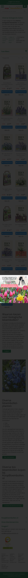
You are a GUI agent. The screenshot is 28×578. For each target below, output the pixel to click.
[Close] (26, 277)
